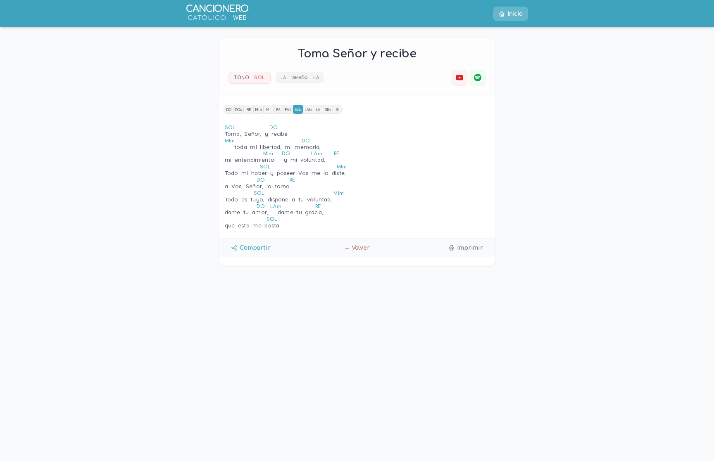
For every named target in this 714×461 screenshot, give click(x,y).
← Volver (357, 248)
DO (228, 109)
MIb (258, 109)
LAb (308, 109)
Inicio (515, 14)
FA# (288, 109)
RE (248, 109)
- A (283, 78)
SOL (298, 109)
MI (268, 109)
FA (278, 109)
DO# (239, 109)
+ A (316, 78)
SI (337, 109)
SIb (328, 109)
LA (318, 109)
